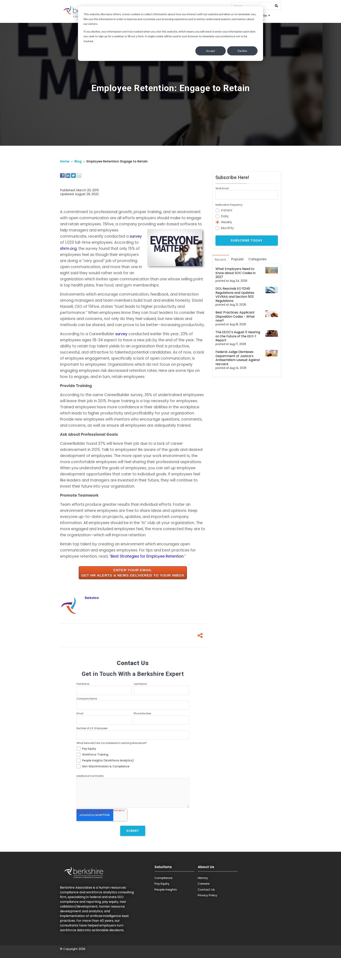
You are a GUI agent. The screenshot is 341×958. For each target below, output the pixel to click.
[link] (133, 572)
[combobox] (256, 6)
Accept (210, 50)
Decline (242, 50)
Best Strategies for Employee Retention (147, 556)
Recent (220, 259)
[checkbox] (133, 757)
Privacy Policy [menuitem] (207, 895)
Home (64, 161)
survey (136, 236)
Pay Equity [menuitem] (162, 884)
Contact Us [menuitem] (206, 889)
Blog (78, 161)
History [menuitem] (203, 878)
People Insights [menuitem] (166, 889)
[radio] (246, 210)
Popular (237, 259)
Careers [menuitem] (204, 884)
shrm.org (68, 248)
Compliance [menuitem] (163, 878)
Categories (257, 259)
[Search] (276, 6)
